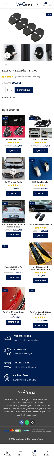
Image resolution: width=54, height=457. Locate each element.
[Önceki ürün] (3, 64)
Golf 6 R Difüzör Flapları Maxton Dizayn (13, 226)
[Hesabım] (50, 4)
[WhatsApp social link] (13, 97)
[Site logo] (25, 4)
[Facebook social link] (10, 97)
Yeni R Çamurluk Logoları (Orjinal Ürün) (40, 268)
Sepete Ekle (23, 90)
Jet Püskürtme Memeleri (40, 225)
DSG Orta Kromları (40, 182)
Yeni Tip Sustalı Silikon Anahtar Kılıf (40, 313)
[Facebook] (21, 422)
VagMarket (21, 439)
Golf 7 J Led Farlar (40, 140)
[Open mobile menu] (6, 4)
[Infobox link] (27, 338)
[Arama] (38, 4)
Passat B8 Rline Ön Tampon (13, 268)
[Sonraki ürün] (9, 64)
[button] (13, 234)
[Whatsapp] (27, 422)
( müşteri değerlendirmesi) (27, 77)
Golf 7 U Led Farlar (13, 182)
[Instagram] (32, 422)
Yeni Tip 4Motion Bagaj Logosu (14, 313)
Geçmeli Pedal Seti (13, 140)
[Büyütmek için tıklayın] (7, 55)
